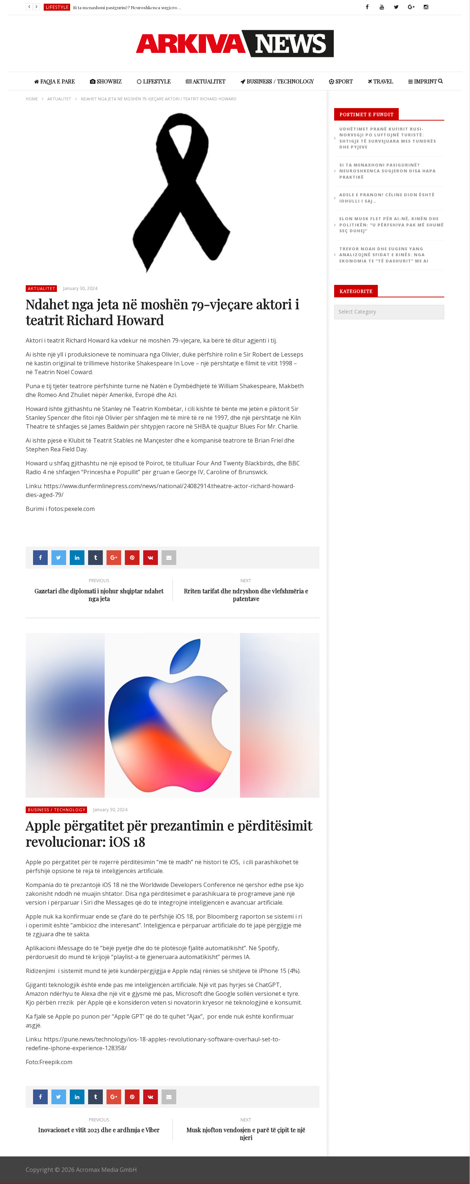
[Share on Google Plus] (113, 557)
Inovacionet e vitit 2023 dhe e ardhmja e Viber (99, 1126)
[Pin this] (132, 557)
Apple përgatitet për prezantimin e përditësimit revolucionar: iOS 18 (169, 832)
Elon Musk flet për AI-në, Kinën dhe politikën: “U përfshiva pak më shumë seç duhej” (391, 224)
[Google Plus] (411, 7)
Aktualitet (208, 81)
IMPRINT (425, 81)
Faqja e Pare (57, 81)
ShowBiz (108, 81)
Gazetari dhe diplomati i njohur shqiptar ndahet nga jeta (99, 591)
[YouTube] (382, 7)
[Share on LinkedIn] (77, 557)
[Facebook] (367, 7)
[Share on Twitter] (58, 557)
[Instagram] (426, 7)
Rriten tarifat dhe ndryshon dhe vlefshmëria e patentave (246, 591)
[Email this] (169, 557)
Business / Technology (279, 81)
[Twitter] (396, 7)
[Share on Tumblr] (95, 557)
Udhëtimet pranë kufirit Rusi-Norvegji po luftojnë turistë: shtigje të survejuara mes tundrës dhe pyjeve (387, 138)
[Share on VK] (150, 557)
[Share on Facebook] (40, 557)
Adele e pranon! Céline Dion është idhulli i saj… (387, 198)
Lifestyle (57, 7)
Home (32, 98)
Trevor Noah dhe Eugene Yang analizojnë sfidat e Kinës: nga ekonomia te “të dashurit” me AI (384, 255)
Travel (382, 81)
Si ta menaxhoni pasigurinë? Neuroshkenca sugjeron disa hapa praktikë (128, 7)
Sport (343, 81)
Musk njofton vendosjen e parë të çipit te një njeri (246, 1130)
